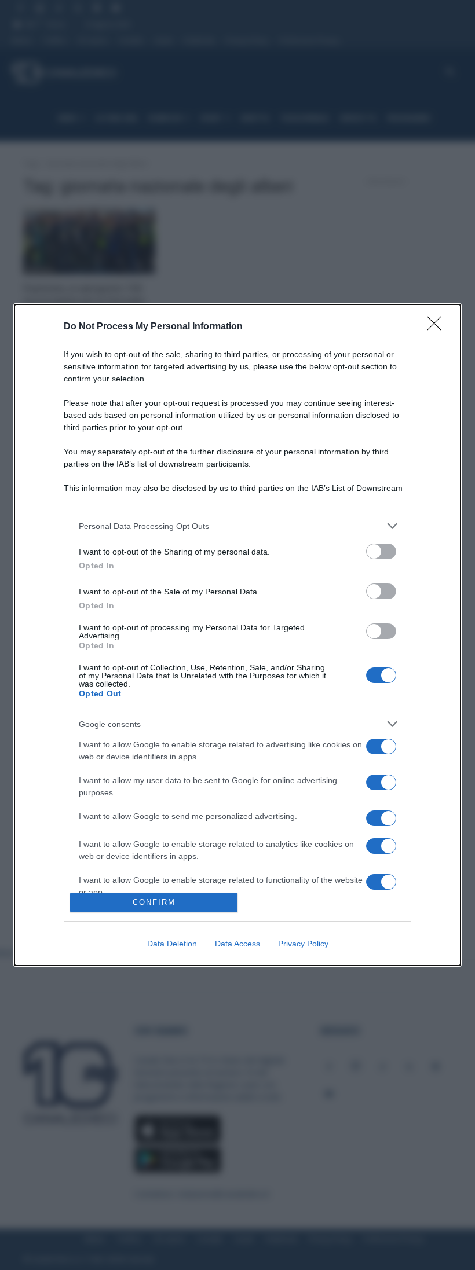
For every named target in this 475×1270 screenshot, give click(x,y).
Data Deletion (172, 943)
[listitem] (237, 526)
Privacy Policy (303, 943)
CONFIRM (154, 902)
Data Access (237, 943)
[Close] (438, 327)
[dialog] (237, 634)
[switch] (381, 551)
